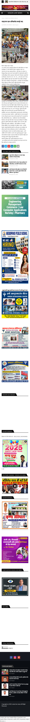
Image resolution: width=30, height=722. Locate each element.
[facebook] (11, 659)
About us (14, 711)
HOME (9, 711)
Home (3, 18)
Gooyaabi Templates (15, 715)
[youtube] (19, 659)
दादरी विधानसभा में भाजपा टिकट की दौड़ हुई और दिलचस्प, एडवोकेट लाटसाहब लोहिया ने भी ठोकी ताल (18, 694)
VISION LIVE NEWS (15, 13)
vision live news (16, 705)
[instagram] (15, 659)
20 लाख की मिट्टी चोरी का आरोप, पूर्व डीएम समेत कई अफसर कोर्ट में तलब (18, 679)
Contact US (20, 711)
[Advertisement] (15, 413)
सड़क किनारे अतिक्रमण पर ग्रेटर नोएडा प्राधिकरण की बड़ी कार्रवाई (17, 155)
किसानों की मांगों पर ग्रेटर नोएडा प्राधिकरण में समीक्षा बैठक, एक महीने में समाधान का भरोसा (18, 163)
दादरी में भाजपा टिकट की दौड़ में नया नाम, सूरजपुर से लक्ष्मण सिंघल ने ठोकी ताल (18, 686)
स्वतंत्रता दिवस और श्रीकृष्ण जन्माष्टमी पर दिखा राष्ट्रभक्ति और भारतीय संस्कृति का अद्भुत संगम (18, 672)
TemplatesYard (15, 714)
